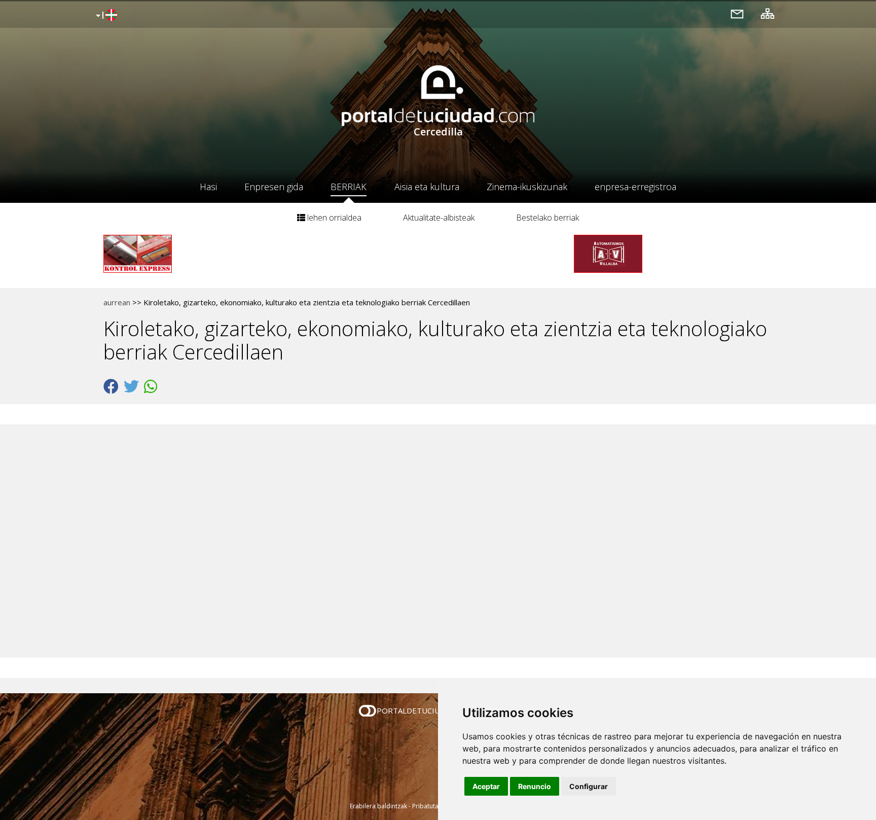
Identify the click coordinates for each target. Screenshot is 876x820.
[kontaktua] (737, 13)
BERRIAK (349, 187)
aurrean (116, 302)
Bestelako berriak (547, 217)
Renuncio (534, 786)
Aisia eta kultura (426, 187)
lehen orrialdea (333, 217)
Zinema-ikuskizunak (527, 187)
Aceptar (486, 786)
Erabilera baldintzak (378, 806)
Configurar (588, 786)
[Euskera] (105, 15)
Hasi (208, 187)
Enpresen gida (273, 187)
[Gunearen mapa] (767, 13)
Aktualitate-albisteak (438, 217)
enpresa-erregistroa (635, 187)
